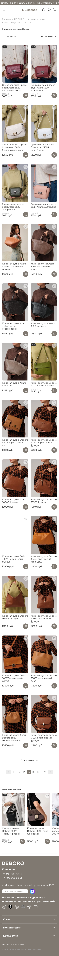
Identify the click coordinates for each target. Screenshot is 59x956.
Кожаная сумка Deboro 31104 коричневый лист (15, 443)
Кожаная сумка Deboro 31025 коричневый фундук (44, 738)
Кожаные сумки (36, 19)
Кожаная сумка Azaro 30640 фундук (14, 500)
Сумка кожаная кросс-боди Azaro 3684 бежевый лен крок (14, 147)
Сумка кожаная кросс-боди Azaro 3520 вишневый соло (14, 88)
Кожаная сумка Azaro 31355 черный (42, 324)
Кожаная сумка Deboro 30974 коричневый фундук (44, 619)
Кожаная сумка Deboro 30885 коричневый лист (44, 678)
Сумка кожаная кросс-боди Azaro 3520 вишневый (43, 88)
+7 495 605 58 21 (12, 877)
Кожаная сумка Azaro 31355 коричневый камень (14, 266)
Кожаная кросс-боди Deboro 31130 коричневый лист (14, 738)
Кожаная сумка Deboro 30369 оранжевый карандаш (44, 559)
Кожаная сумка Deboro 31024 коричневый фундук (15, 559)
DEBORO (19, 19)
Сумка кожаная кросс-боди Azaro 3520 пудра (43, 205)
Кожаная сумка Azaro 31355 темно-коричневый (14, 326)
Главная (6, 19)
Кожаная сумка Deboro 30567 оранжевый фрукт (15, 678)
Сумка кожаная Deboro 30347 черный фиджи (11, 831)
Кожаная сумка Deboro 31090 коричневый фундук (44, 443)
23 (45, 772)
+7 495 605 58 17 (12, 874)
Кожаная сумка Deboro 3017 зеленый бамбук (44, 384)
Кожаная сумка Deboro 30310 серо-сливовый (38, 831)
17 (38, 772)
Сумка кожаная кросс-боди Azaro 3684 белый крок (43, 147)
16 (33, 772)
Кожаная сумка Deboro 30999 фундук (15, 617)
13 (19, 772)
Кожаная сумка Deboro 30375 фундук (44, 500)
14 (24, 772)
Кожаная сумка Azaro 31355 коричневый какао (42, 266)
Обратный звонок (15, 891)
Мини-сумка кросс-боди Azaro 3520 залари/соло (13, 207)
